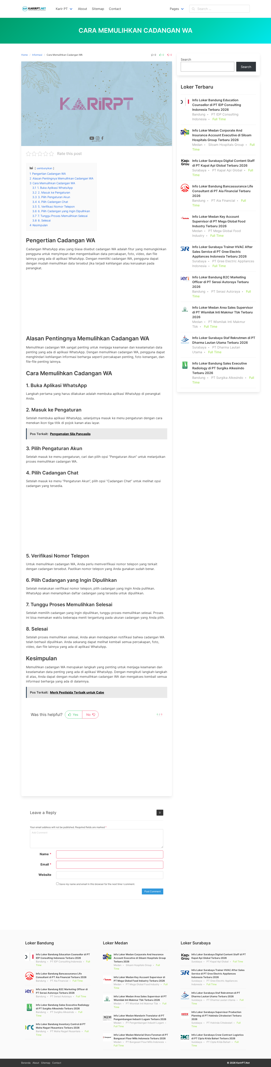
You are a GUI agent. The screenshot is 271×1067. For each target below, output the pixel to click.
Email (45, 864)
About (36, 1062)
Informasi (37, 54)
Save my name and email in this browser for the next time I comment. (97, 884)
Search (186, 59)
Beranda (26, 1062)
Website (44, 875)
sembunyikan (44, 168)
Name (45, 854)
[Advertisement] (96, 301)
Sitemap (45, 1062)
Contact (56, 1062)
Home (24, 54)
